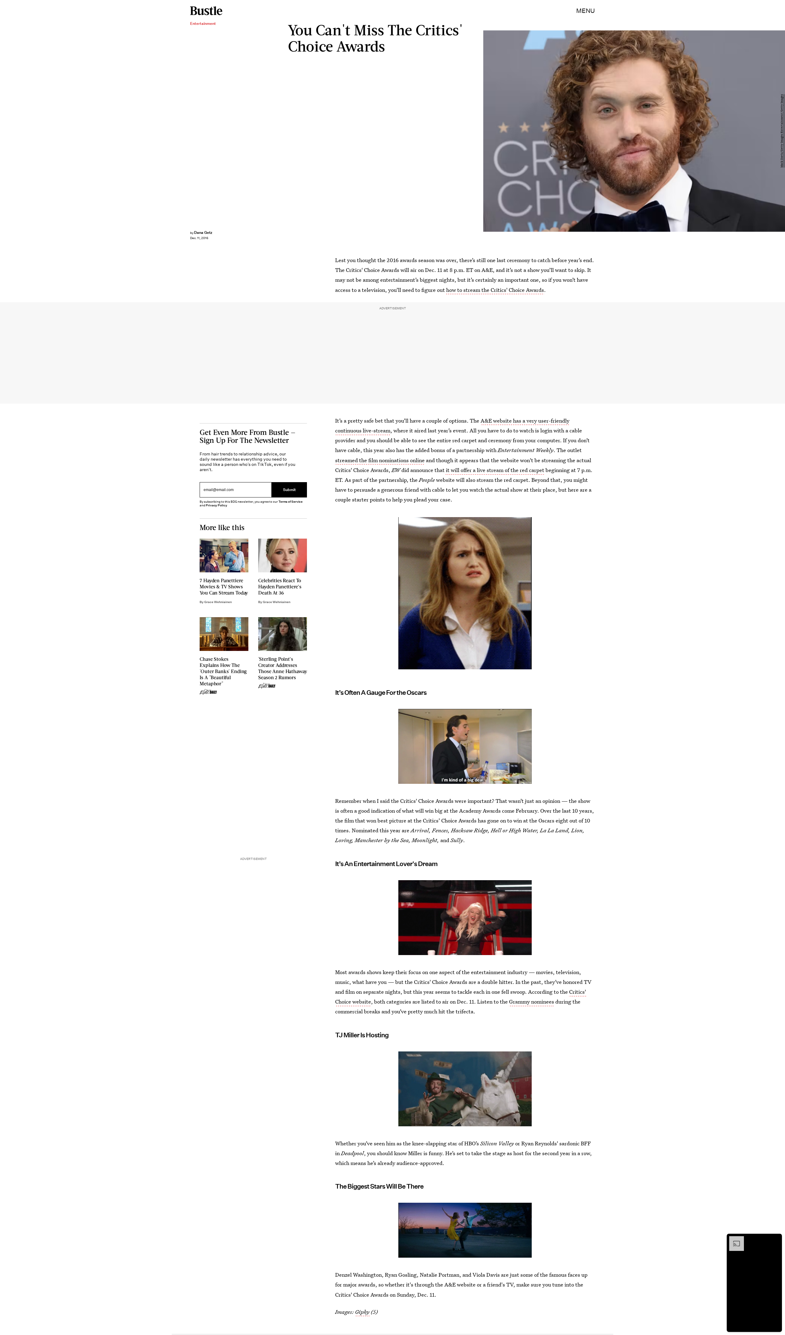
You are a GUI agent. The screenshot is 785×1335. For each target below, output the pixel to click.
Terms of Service (290, 502)
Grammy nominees (531, 1001)
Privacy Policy (216, 505)
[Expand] (733, 1239)
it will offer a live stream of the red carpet (494, 470)
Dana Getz (203, 232)
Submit (289, 489)
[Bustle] (206, 10)
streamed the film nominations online (380, 460)
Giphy (362, 1311)
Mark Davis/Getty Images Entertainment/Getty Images (782, 131)
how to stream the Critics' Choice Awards (495, 289)
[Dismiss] (775, 1239)
